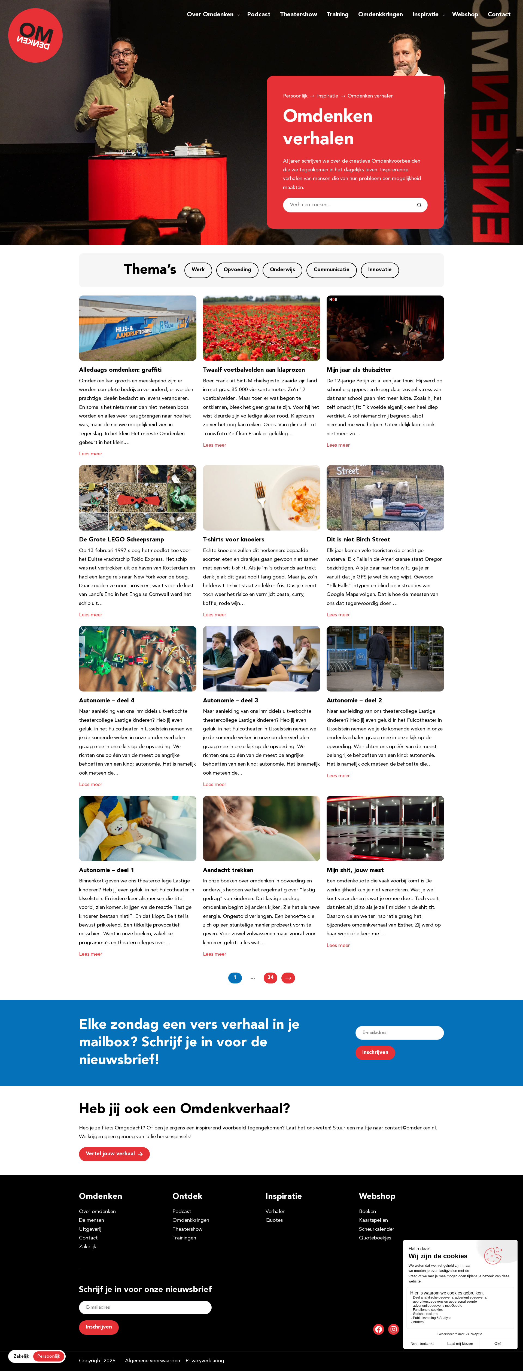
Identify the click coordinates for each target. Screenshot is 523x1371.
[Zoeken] (419, 205)
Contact (499, 15)
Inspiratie (425, 15)
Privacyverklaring (205, 1361)
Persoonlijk (295, 96)
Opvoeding (237, 270)
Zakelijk (87, 1247)
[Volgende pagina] (288, 978)
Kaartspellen (373, 1220)
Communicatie (331, 270)
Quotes (274, 1220)
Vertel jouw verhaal (110, 1154)
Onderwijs (282, 270)
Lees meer (90, 454)
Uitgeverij (90, 1229)
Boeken (367, 1211)
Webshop (465, 15)
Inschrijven (375, 1052)
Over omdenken (97, 1211)
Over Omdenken (210, 15)
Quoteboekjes (375, 1238)
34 (270, 977)
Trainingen (184, 1238)
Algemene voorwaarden (152, 1361)
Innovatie (380, 270)
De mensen (91, 1220)
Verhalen (275, 1211)
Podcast (258, 15)
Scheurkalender (376, 1229)
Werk (198, 270)
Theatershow (298, 15)
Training (338, 15)
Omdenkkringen (380, 15)
